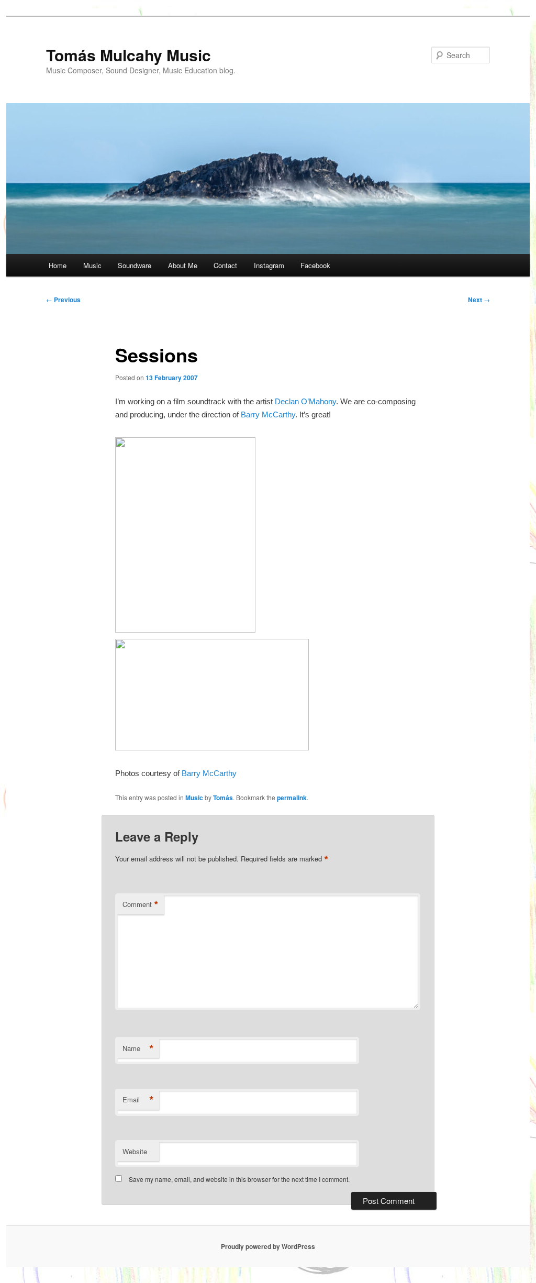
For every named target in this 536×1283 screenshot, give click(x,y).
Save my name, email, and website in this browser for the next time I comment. (239, 1179)
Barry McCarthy (268, 414)
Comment (140, 904)
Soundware (134, 265)
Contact (225, 265)
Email (138, 1099)
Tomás (223, 797)
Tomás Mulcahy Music (128, 54)
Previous (63, 299)
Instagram (269, 265)
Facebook (315, 265)
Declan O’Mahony (305, 401)
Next (479, 299)
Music (92, 265)
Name (138, 1048)
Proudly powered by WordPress (268, 1246)
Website (134, 1151)
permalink (292, 797)
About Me (182, 265)
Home (57, 265)
